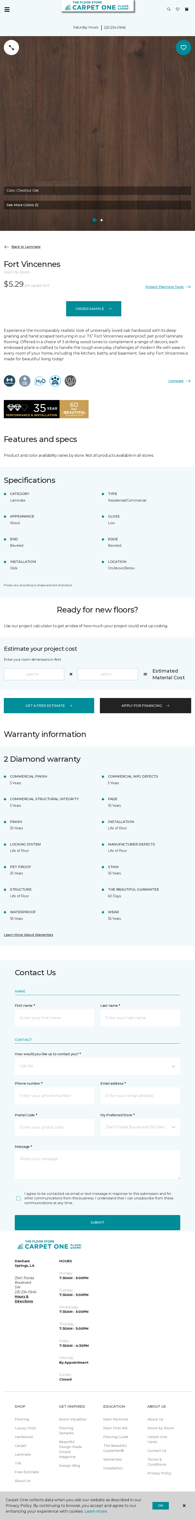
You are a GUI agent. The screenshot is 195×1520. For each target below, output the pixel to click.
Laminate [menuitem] (23, 1454)
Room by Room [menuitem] (160, 1428)
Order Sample (90, 309)
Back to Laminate (26, 247)
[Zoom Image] (11, 47)
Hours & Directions (24, 1298)
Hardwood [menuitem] (24, 1437)
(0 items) (186, 9)
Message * (23, 1146)
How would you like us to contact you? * (48, 1054)
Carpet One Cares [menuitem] (157, 1439)
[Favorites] (177, 9)
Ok (160, 1505)
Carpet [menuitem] (20, 1446)
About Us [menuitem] (23, 1481)
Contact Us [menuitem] (156, 1451)
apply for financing (142, 705)
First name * (25, 1005)
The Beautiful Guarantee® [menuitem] (115, 1448)
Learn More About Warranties (28, 935)
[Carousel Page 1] (94, 220)
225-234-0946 (115, 27)
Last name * (110, 1005)
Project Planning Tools (165, 287)
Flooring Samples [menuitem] (66, 1430)
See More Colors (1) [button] (22, 205)
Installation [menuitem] (113, 1468)
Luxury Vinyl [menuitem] (25, 1428)
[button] (168, 9)
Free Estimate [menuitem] (27, 1472)
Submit (97, 1222)
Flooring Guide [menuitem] (115, 1437)
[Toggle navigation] (7, 9)
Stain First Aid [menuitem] (115, 1428)
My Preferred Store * (117, 1115)
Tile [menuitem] (18, 1463)
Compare (176, 381)
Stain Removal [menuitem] (115, 1419)
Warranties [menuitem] (112, 1459)
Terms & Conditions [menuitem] (156, 1462)
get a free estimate (45, 705)
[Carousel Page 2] (101, 220)
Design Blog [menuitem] (69, 1465)
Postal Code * (26, 1115)
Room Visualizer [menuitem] (73, 1419)
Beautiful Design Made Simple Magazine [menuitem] (70, 1449)
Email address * (113, 1083)
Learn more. (95, 1511)
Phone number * (29, 1083)
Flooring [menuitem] (22, 1419)
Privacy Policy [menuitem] (159, 1473)
